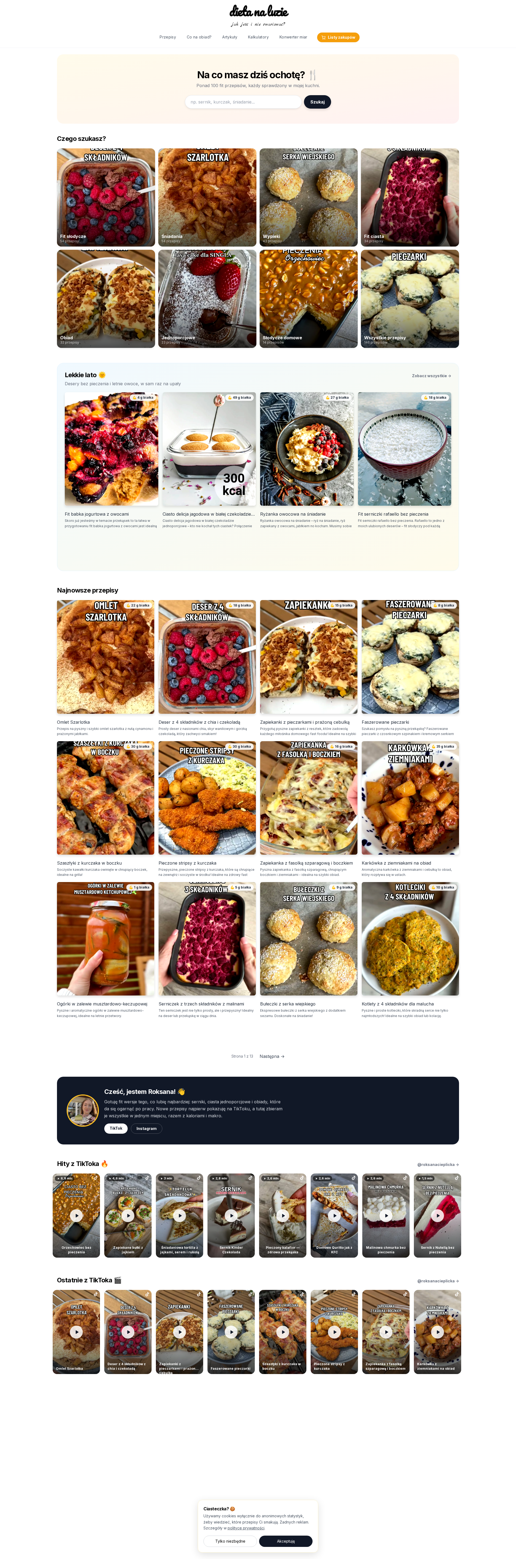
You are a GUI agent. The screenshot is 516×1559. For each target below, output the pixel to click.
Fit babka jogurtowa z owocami (97, 514)
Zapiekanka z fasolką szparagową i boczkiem (306, 863)
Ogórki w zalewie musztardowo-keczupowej (102, 1004)
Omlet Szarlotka (73, 722)
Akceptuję (286, 1541)
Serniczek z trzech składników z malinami (201, 1004)
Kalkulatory (258, 37)
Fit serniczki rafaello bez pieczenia (393, 514)
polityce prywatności (246, 1528)
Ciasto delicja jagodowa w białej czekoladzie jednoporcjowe (209, 514)
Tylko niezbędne (230, 1541)
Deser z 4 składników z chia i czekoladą (199, 722)
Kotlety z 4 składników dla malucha (398, 1004)
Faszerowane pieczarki (385, 722)
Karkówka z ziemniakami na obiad (396, 863)
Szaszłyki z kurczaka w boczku (89, 863)
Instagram (147, 1128)
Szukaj (317, 102)
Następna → (272, 1056)
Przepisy (168, 37)
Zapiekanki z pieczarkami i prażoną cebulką (305, 722)
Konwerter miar (293, 37)
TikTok (116, 1128)
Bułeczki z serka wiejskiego (288, 1004)
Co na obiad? (199, 37)
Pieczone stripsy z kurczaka (187, 863)
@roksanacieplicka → (438, 1164)
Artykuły (229, 37)
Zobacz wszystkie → (431, 375)
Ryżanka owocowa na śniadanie (293, 514)
